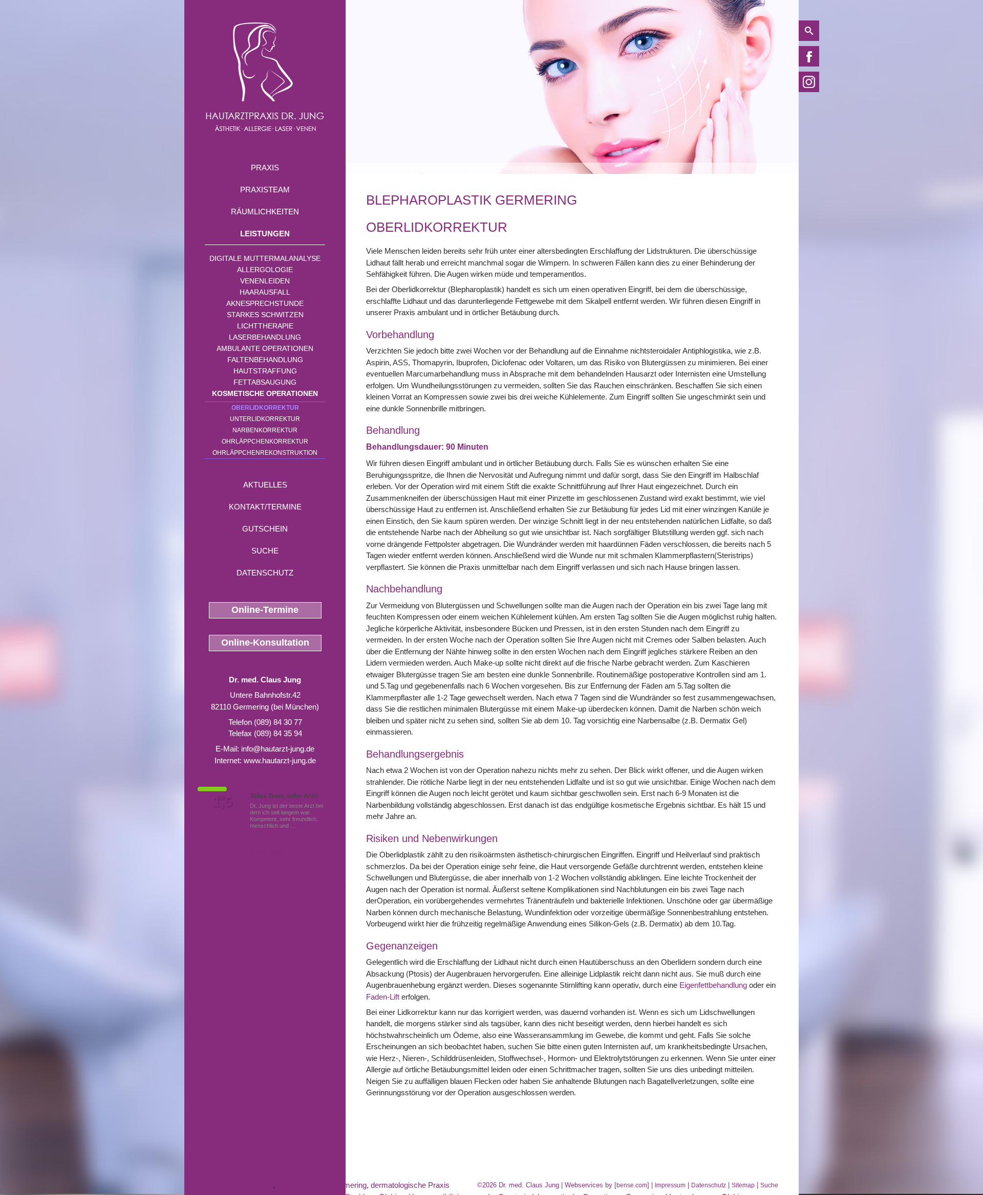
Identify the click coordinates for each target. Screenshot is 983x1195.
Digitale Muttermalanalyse (264, 258)
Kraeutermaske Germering (322, 1185)
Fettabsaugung (264, 382)
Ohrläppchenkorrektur (265, 441)
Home (374, 168)
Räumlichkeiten (265, 211)
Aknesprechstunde (265, 303)
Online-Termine (264, 610)
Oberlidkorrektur (265, 407)
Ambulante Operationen (265, 348)
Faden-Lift (382, 996)
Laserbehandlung (265, 337)
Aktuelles (265, 484)
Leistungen (265, 233)
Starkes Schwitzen (265, 315)
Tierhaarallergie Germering (228, 1185)
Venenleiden (265, 281)
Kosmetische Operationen (265, 393)
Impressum (670, 1185)
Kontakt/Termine (265, 506)
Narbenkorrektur (264, 430)
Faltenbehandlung (265, 360)
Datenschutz (265, 572)
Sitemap (743, 1185)
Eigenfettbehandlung (713, 985)
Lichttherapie (265, 326)
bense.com (631, 1185)
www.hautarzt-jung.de (280, 760)
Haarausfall (265, 292)
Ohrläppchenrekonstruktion (264, 452)
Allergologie (265, 269)
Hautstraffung (265, 371)
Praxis (265, 167)
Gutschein (265, 528)
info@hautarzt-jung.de (277, 748)
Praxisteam (265, 189)
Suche (265, 550)
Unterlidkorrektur (265, 419)
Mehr (303, 826)
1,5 (222, 802)
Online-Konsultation (265, 642)
